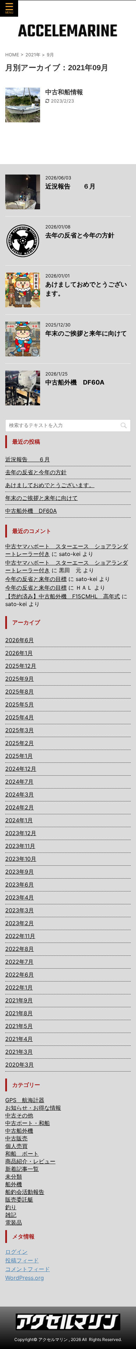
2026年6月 (19, 640)
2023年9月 (19, 871)
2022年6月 (19, 974)
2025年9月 (19, 678)
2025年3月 (19, 730)
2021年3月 (19, 1051)
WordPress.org (24, 1277)
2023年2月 (19, 923)
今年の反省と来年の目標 (36, 578)
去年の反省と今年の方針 (79, 235)
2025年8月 (19, 691)
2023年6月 (19, 884)
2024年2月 (19, 807)
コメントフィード (27, 1269)
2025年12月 (20, 665)
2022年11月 (20, 935)
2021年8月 (19, 1013)
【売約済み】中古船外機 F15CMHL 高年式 (62, 596)
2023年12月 (20, 833)
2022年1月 (19, 987)
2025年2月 (19, 743)
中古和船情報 (64, 92)
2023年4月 (19, 897)
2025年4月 (19, 717)
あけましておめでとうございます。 (50, 485)
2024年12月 (20, 768)
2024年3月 (19, 794)
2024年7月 (19, 781)
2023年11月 (20, 845)
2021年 (32, 54)
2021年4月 (19, 1038)
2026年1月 (19, 652)
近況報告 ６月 (70, 186)
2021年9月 (19, 1000)
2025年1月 (19, 755)
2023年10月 (20, 858)
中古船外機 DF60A (74, 382)
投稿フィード (22, 1260)
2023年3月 (19, 910)
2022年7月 (19, 961)
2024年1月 (19, 820)
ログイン (16, 1251)
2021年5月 (19, 1026)
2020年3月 (19, 1064)
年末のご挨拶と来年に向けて (86, 333)
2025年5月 (19, 704)
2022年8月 (19, 948)
